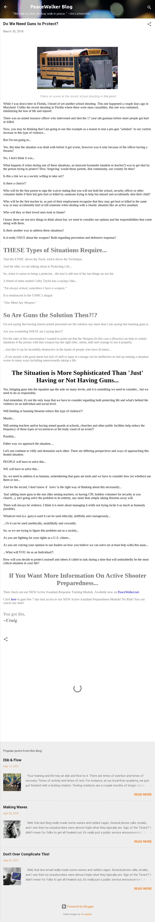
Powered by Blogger (80, 906)
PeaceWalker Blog (51, 6)
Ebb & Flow (12, 760)
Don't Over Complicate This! (26, 854)
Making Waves (15, 807)
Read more (143, 794)
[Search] (149, 8)
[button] (149, 25)
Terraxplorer (86, 914)
